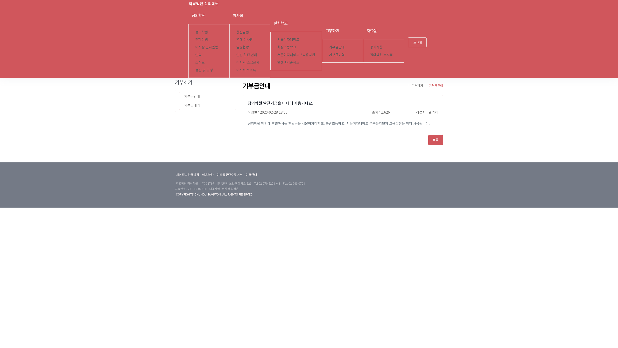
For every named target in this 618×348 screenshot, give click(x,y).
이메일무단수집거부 (230, 174)
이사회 (238, 15)
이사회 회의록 (246, 69)
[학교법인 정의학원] (181, 3)
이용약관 (208, 174)
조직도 (200, 62)
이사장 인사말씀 (206, 46)
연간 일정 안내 (246, 54)
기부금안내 (337, 46)
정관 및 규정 (204, 69)
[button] (439, 42)
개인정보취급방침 (187, 174)
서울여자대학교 (288, 39)
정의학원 (198, 15)
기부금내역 (337, 54)
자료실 (371, 30)
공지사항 (376, 46)
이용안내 (251, 174)
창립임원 (242, 31)
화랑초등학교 (286, 46)
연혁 (198, 54)
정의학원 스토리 (381, 54)
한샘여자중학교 (288, 62)
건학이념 (201, 39)
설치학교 (281, 23)
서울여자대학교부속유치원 (296, 54)
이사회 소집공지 (247, 62)
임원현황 (242, 46)
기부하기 (332, 30)
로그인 (418, 42)
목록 (435, 140)
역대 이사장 (244, 39)
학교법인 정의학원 (204, 3)
